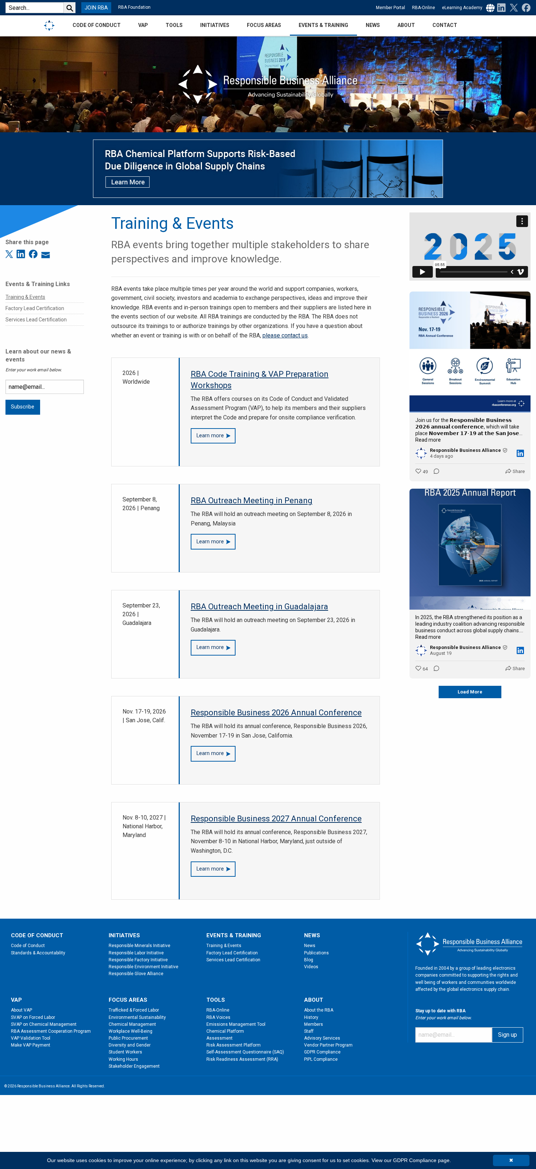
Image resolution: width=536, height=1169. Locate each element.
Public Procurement (128, 1038)
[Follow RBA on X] (512, 7)
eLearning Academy (462, 7)
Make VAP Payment (30, 1045)
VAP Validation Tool (30, 1038)
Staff (309, 1031)
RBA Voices (218, 1017)
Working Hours (123, 1059)
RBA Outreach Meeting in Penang (251, 500)
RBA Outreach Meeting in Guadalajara (259, 606)
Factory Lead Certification (34, 308)
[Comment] (434, 472)
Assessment (219, 1038)
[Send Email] (45, 253)
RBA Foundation (134, 7)
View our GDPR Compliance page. (411, 1160)
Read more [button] (428, 440)
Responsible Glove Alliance (136, 973)
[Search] (69, 7)
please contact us (285, 335)
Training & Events (25, 297)
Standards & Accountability (38, 952)
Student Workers (125, 1052)
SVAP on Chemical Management (44, 1024)
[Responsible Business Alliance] (49, 25)
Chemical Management (132, 1024)
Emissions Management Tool (235, 1024)
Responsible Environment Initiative (143, 966)
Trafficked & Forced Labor (134, 1010)
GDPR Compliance (322, 1052)
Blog (308, 959)
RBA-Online (423, 7)
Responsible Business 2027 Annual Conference (276, 818)
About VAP (21, 1010)
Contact (444, 25)
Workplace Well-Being (130, 1031)
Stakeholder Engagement (134, 1066)
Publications (316, 952)
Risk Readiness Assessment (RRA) (242, 1059)
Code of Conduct (28, 945)
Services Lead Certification (36, 319)
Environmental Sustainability (137, 1017)
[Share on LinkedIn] (21, 253)
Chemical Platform (225, 1031)
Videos (311, 966)
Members (313, 1024)
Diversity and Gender (130, 1045)
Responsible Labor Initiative (136, 952)
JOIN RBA (96, 8)
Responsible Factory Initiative (138, 959)
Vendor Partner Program (328, 1045)
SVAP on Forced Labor (33, 1017)
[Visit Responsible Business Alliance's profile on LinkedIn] (421, 453)
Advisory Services (322, 1038)
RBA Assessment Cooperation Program (51, 1031)
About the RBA (318, 1010)
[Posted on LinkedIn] (520, 453)
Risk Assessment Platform (233, 1045)
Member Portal (390, 7)
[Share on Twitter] (10, 253)
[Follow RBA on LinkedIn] (501, 7)
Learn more (210, 436)
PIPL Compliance (321, 1059)
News (309, 945)
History (311, 1017)
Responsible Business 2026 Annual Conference (276, 712)
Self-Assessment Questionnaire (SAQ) (245, 1052)
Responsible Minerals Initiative (139, 945)
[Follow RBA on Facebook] (525, 7)
